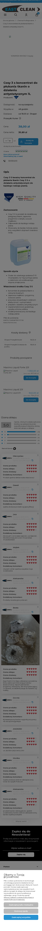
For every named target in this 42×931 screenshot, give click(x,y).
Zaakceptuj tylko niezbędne (21, 905)
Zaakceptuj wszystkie (21, 917)
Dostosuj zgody (21, 911)
